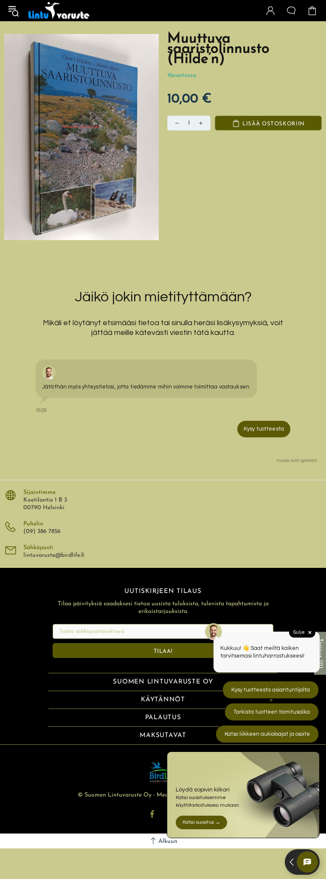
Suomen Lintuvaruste (59, 10)
